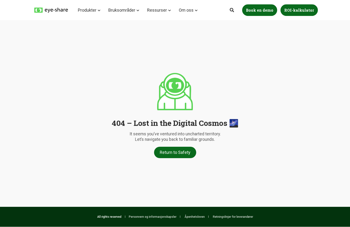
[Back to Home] (51, 9)
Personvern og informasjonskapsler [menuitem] (152, 216)
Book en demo (259, 10)
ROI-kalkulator (299, 10)
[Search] (232, 9)
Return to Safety (175, 152)
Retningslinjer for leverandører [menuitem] (233, 216)
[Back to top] (333, 210)
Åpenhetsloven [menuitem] (195, 216)
